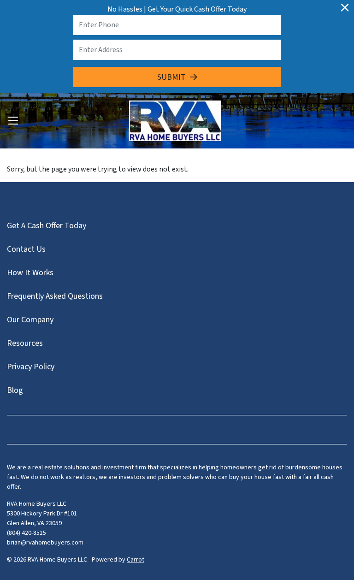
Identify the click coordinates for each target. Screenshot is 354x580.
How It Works (30, 272)
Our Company (30, 320)
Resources (25, 343)
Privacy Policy (30, 367)
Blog (15, 390)
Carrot (135, 559)
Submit (171, 77)
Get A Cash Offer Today (46, 225)
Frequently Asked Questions (55, 296)
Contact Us (26, 249)
